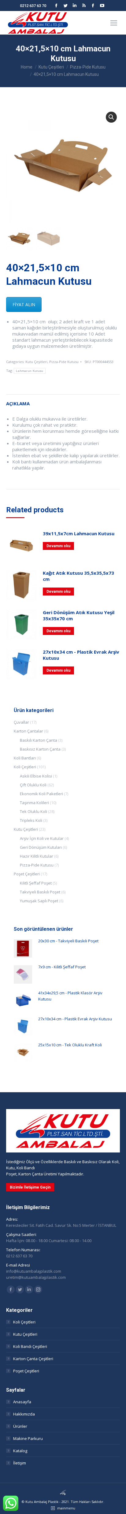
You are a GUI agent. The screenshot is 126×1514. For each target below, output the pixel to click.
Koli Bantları (25, 758)
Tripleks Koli (31, 820)
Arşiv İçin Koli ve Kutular (42, 838)
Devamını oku (58, 546)
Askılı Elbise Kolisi (36, 776)
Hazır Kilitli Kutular (36, 856)
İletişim (19, 1463)
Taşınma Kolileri (34, 802)
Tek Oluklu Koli (33, 811)
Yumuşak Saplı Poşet (39, 901)
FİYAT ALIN (24, 304)
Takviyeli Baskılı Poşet (40, 892)
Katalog (20, 1450)
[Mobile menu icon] (114, 23)
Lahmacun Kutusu (29, 371)
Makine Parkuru (28, 1438)
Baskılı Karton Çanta (38, 740)
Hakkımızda (24, 1414)
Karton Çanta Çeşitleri (33, 1358)
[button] (111, 117)
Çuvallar (21, 722)
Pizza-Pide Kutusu (64, 361)
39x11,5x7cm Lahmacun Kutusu (78, 533)
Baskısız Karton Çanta (40, 749)
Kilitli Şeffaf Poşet (36, 883)
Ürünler (20, 1426)
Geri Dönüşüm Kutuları (41, 847)
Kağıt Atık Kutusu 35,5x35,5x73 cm (78, 576)
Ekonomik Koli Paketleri (41, 793)
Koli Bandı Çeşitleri (30, 1346)
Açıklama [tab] (18, 403)
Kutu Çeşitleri (36, 361)
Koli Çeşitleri (25, 767)
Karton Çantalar (28, 731)
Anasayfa (22, 1402)
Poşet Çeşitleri (27, 874)
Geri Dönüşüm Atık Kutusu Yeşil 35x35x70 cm (78, 615)
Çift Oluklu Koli (33, 785)
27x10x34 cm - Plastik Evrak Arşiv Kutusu (81, 655)
